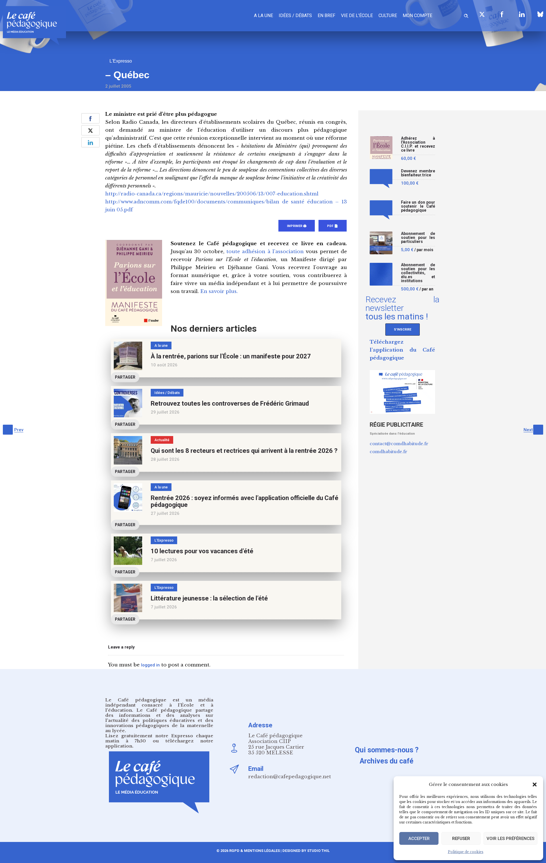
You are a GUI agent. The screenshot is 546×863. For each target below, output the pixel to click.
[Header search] (466, 15)
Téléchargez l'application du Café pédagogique (402, 350)
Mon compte (417, 15)
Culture (388, 15)
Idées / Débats (295, 15)
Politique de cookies (465, 852)
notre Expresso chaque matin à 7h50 (159, 738)
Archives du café (386, 761)
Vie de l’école (357, 15)
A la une (263, 15)
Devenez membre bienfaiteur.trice (418, 173)
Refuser (461, 838)
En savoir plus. (219, 291)
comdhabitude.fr (388, 451)
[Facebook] (501, 14)
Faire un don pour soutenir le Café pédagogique (418, 206)
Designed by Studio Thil (306, 850)
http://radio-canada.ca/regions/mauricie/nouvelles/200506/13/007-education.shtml (211, 194)
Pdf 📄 (332, 226)
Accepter (419, 838)
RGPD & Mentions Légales (254, 850)
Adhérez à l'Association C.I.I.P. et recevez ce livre (418, 144)
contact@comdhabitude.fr (399, 443)
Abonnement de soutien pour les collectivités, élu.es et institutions (418, 273)
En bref (326, 15)
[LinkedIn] (521, 14)
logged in (150, 665)
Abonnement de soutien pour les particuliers (418, 238)
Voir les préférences (510, 838)
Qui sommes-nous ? (387, 750)
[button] (534, 784)
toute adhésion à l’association (265, 252)
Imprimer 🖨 (296, 226)
